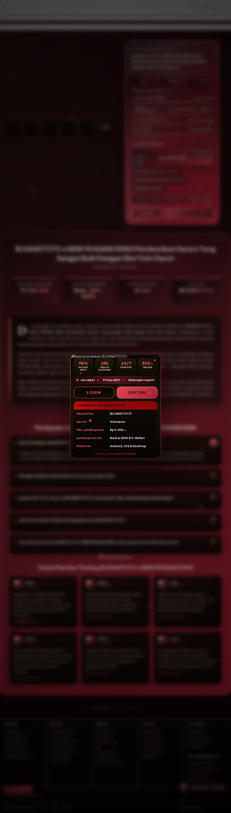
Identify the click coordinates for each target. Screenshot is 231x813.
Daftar (137, 392)
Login (94, 392)
